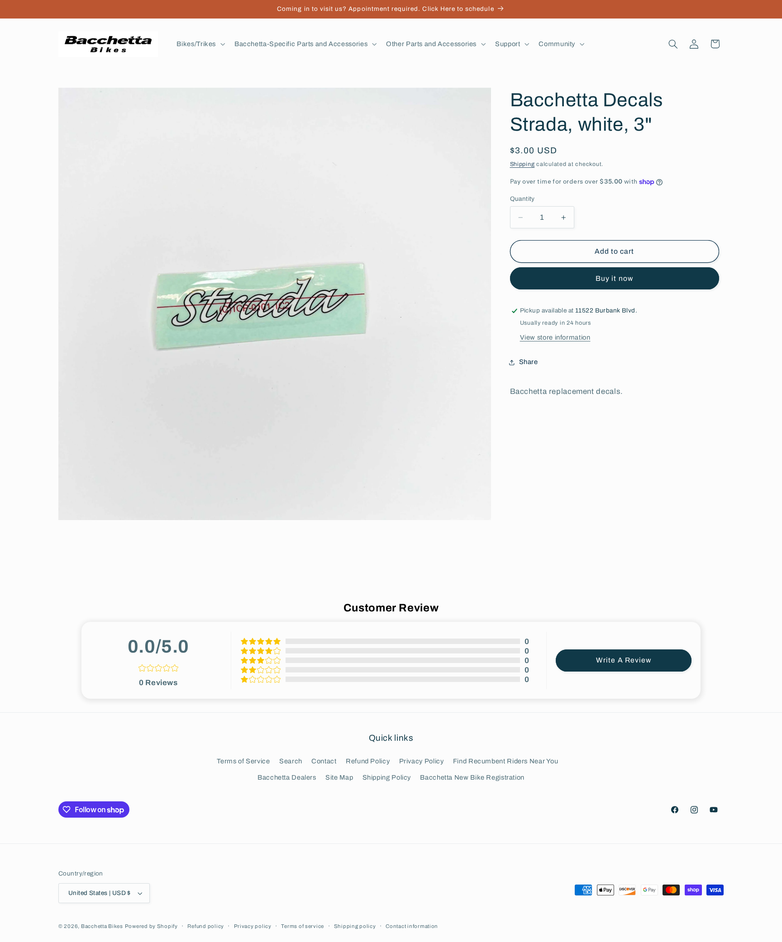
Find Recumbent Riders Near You (505, 760)
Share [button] (528, 362)
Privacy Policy (421, 760)
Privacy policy (253, 926)
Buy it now (614, 278)
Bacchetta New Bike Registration (472, 777)
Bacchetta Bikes (102, 926)
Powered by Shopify (151, 926)
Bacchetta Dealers (286, 777)
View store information (555, 337)
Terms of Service (243, 760)
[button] (200, 44)
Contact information (412, 926)
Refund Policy (368, 760)
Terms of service (302, 926)
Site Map (339, 777)
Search (290, 760)
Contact (323, 760)
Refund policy (205, 926)
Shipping (522, 164)
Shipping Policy (386, 777)
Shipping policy (355, 926)
